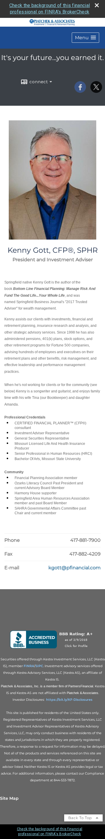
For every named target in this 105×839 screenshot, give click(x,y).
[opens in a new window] (52, 648)
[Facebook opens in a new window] (80, 90)
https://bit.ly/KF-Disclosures (69, 700)
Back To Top (80, 818)
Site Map (9, 798)
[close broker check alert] (96, 5)
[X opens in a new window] (96, 90)
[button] (85, 38)
